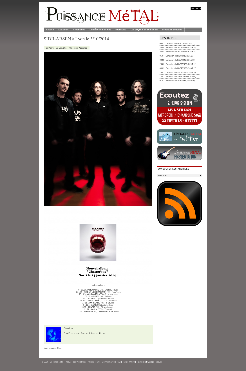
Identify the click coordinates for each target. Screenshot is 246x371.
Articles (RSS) (94, 362)
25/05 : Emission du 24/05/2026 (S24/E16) (178, 47)
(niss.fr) (158, 362)
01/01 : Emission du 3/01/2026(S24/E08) (177, 81)
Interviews (120, 29)
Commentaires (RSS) (111, 362)
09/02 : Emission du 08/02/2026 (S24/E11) (178, 68)
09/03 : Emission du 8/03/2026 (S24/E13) (177, 60)
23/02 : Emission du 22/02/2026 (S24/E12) (178, 64)
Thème (128, 362)
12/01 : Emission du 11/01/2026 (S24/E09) (178, 76)
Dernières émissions (100, 29)
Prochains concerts (172, 29)
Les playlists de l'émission (144, 29)
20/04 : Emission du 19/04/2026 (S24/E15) (178, 52)
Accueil (50, 29)
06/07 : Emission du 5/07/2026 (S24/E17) (177, 43)
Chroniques (79, 29)
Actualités (63, 29)
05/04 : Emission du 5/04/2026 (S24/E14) (177, 56)
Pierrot (51, 48)
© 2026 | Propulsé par (59, 362)
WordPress (81, 362)
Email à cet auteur (71, 333)
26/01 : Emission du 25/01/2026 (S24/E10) (178, 72)
